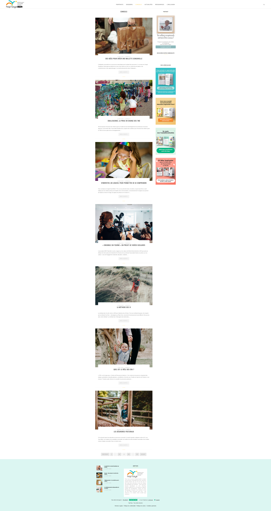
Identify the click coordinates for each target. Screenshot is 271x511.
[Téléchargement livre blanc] (166, 81)
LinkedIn (167, 57)
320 (137, 454)
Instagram (160, 57)
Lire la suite (123, 72)
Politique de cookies (141, 505)
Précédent (105, 454)
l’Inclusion (171, 4)
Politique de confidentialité (130, 505)
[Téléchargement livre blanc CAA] (166, 111)
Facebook (157, 57)
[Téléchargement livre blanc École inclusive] (166, 171)
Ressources (159, 4)
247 (119, 454)
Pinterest (164, 57)
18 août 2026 (107, 475)
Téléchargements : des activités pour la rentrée (111, 481)
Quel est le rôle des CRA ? (124, 369)
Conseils (138, 4)
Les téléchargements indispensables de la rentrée (111, 488)
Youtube (170, 57)
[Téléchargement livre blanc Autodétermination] (166, 141)
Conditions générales (151, 505)
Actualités (148, 4)
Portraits (119, 4)
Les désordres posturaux (124, 431)
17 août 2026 (107, 482)
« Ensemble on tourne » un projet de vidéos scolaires (124, 245)
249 (129, 454)
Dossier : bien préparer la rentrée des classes (111, 474)
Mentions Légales (119, 505)
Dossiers (129, 4)
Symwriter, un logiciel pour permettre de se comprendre (124, 183)
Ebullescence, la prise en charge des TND (124, 120)
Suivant (143, 454)
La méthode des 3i (124, 307)
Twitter (174, 57)
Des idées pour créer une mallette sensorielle (123, 58)
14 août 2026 (107, 490)
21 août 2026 (107, 468)
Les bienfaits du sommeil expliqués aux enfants (111, 466)
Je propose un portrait (165, 47)
